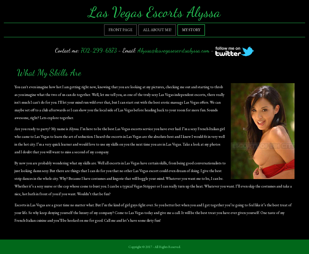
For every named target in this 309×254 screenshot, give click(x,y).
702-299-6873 (99, 50)
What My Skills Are (49, 72)
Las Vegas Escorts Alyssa (154, 12)
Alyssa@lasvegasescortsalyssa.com (174, 50)
